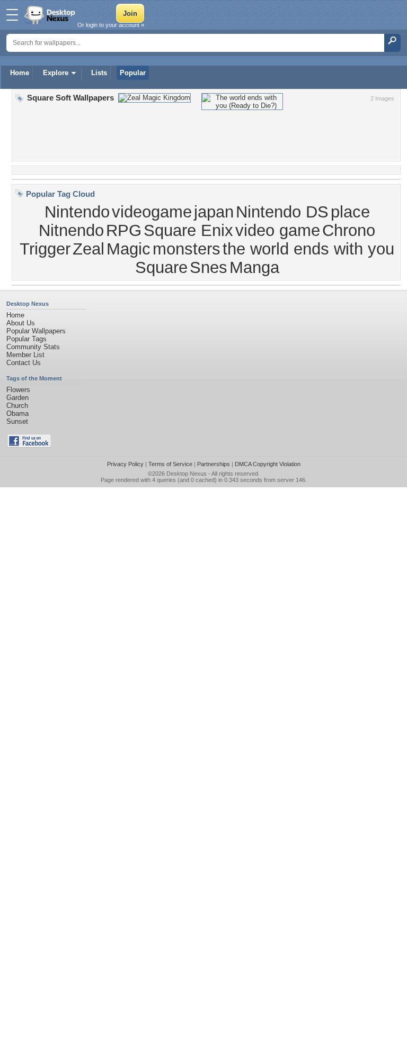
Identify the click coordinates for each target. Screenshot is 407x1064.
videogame (152, 212)
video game (277, 230)
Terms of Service (170, 464)
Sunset (17, 421)
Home (19, 73)
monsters (186, 249)
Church (17, 406)
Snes (208, 267)
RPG (123, 230)
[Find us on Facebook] (29, 445)
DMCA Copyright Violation (267, 464)
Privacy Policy (125, 464)
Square (161, 267)
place (350, 212)
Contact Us (23, 363)
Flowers (18, 390)
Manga (254, 267)
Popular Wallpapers (36, 331)
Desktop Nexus (186, 473)
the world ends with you (308, 249)
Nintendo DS (282, 212)
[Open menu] (12, 15)
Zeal (88, 249)
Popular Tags (26, 339)
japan (214, 212)
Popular (133, 73)
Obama (17, 413)
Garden (17, 398)
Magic (129, 249)
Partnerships (213, 464)
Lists (99, 73)
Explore (55, 73)
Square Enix (188, 230)
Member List (25, 355)
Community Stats (33, 347)
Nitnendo (71, 230)
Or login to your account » (110, 25)
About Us (20, 323)
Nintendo (77, 212)
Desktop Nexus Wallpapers (50, 15)
